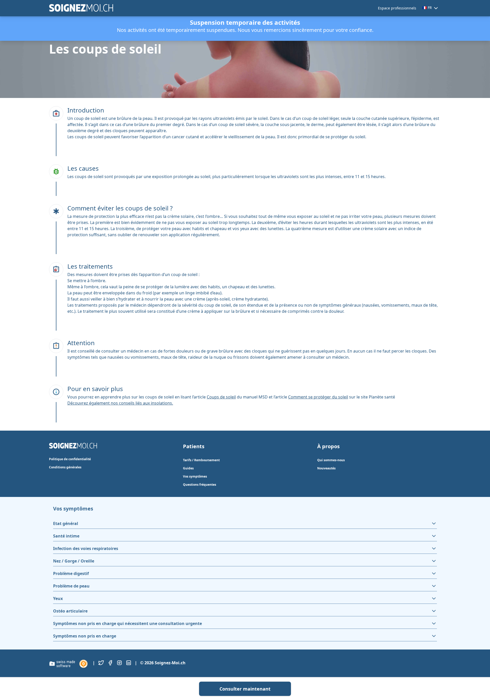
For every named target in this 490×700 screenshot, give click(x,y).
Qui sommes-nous (331, 460)
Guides (188, 468)
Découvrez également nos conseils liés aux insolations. (120, 403)
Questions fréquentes (199, 484)
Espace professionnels (397, 8)
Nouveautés (326, 468)
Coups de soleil (221, 397)
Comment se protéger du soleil (318, 397)
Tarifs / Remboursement (201, 460)
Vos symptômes (195, 476)
